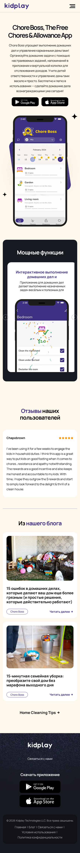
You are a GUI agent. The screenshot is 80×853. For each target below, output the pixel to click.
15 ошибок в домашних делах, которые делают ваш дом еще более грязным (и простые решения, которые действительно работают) (40, 595)
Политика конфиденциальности (40, 837)
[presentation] (5, 317)
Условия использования (39, 832)
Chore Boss (17, 611)
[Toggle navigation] (71, 6)
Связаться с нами (40, 759)
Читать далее (60, 612)
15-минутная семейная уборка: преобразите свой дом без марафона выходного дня (35, 680)
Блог (32, 827)
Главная (20, 827)
